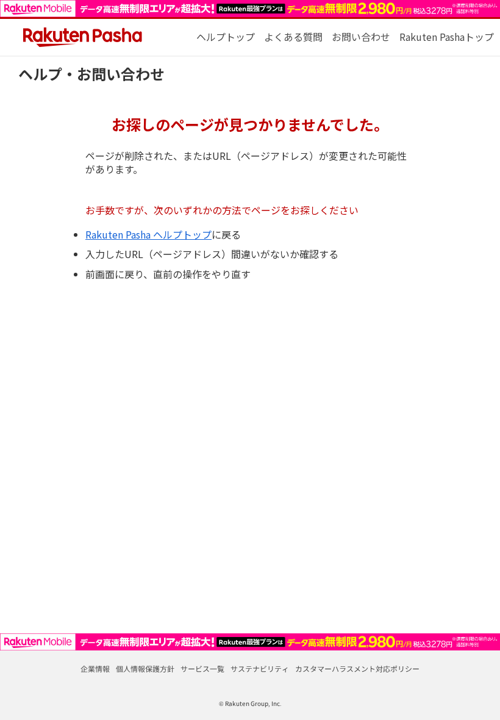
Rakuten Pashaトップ (446, 36)
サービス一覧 (202, 668)
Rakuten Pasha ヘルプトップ (148, 234)
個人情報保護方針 (145, 668)
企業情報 (95, 668)
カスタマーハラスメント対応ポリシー (357, 668)
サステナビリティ (259, 668)
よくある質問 (293, 36)
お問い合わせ (361, 36)
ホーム (225, 36)
